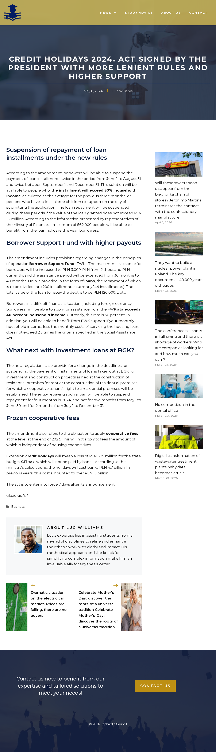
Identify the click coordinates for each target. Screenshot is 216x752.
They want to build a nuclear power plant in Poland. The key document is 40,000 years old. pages (178, 274)
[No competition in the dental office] (179, 395)
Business (17, 507)
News (105, 13)
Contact (198, 13)
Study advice (139, 13)
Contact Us (155, 686)
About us (171, 13)
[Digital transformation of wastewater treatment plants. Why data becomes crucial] (179, 446)
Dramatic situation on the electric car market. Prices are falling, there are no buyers (49, 604)
